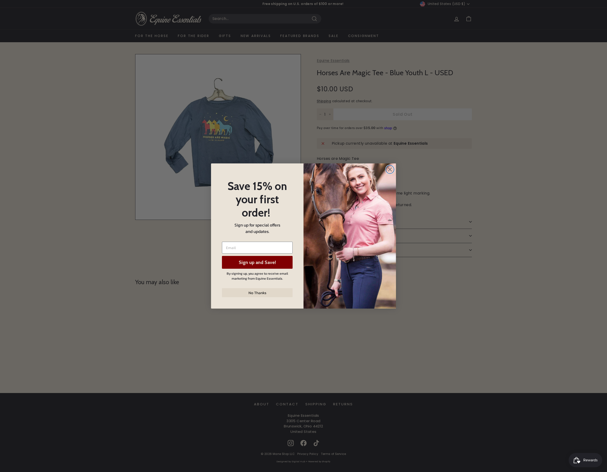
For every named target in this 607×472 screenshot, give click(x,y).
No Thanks (257, 293)
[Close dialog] (390, 169)
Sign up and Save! (257, 262)
